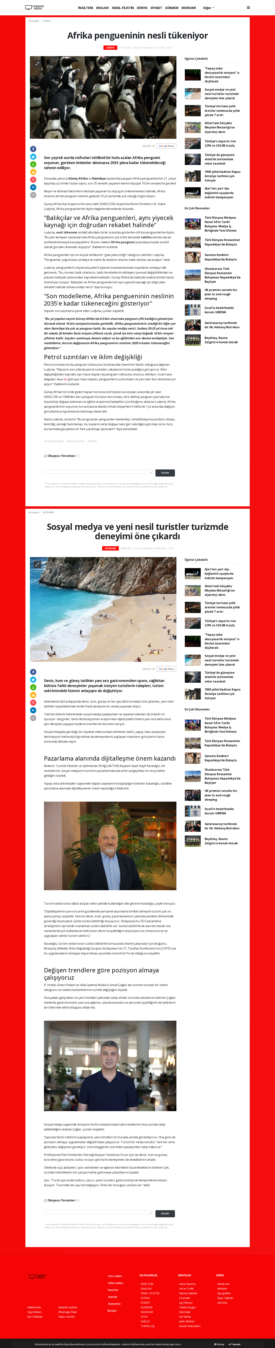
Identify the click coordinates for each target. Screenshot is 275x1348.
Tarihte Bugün (187, 1307)
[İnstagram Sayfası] (42, 1294)
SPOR (144, 1316)
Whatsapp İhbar (67, 1312)
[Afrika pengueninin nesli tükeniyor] (103, 97)
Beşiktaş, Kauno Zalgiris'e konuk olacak (221, 340)
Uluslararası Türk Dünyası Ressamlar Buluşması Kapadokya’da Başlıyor (223, 275)
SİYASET (156, 8)
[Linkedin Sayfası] (55, 1294)
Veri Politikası (35, 1316)
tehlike (146, 237)
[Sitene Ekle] (75, 1294)
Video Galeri (115, 1283)
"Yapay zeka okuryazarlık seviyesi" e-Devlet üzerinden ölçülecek (222, 75)
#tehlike (92, 441)
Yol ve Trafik (186, 1288)
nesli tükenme (67, 232)
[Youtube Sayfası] (48, 1294)
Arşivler (112, 1297)
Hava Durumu (187, 1284)
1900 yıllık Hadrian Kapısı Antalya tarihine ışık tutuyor (223, 176)
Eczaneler (184, 1298)
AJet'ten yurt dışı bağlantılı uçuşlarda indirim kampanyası (219, 192)
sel (65, 379)
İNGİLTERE (85, 8)
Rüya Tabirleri (225, 1298)
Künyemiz (114, 1303)
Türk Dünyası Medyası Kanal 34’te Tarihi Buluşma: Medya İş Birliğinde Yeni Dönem (221, 224)
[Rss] (61, 1294)
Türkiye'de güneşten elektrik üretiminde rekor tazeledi (220, 159)
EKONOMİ (188, 8)
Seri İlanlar (185, 1316)
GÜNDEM (171, 8)
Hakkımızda (34, 1307)
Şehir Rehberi (187, 1321)
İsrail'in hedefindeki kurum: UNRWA (219, 310)
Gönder (165, 472)
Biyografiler (224, 1293)
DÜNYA (142, 8)
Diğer (207, 8)
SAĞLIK (145, 1321)
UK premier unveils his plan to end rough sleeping (221, 294)
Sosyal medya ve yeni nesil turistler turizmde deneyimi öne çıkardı (222, 93)
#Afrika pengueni (54, 441)
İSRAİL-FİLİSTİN (123, 8)
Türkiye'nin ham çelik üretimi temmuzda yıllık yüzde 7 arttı (222, 110)
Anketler (222, 1288)
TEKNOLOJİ (147, 1326)
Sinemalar (185, 1312)
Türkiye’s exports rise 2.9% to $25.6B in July (220, 143)
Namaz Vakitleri (188, 1293)
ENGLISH (102, 8)
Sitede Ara (223, 1284)
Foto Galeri (114, 1276)
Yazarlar (112, 1290)
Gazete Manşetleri (190, 1326)
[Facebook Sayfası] (29, 1294)
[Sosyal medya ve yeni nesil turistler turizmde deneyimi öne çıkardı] (103, 609)
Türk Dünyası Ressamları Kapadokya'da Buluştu (222, 242)
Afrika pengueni (123, 242)
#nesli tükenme (76, 441)
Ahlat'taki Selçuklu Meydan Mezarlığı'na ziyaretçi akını (220, 127)
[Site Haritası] (68, 1294)
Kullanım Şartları (67, 1307)
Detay (220, 1344)
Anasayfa (34, 20)
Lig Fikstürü (185, 1302)
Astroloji (222, 1302)
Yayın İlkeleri (34, 1312)
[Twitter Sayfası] (35, 1294)
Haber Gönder (66, 1316)
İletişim (112, 1310)
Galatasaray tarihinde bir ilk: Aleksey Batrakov (222, 325)
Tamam (235, 1344)
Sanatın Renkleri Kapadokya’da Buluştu (221, 257)
